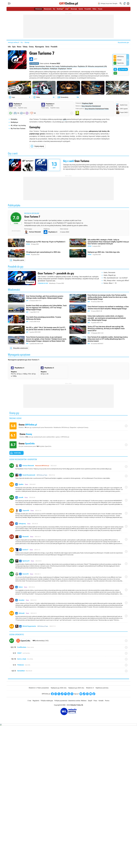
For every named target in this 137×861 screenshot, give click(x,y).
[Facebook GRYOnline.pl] (52, 693)
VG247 (68, 654)
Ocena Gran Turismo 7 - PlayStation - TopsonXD (68, 514)
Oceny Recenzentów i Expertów (68, 426)
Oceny (31, 47)
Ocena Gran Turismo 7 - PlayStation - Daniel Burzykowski (68, 477)
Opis (14, 47)
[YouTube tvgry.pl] (80, 693)
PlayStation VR (82, 66)
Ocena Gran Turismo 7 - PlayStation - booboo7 (68, 552)
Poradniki (87, 9)
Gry (54, 9)
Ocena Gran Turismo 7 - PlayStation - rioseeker (68, 603)
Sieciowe (48, 66)
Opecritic (68, 641)
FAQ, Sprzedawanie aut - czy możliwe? (116, 278)
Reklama (83, 701)
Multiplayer (53, 68)
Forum (100, 9)
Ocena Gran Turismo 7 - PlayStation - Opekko (68, 488)
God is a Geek (68, 660)
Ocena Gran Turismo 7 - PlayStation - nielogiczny (68, 527)
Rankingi (60, 9)
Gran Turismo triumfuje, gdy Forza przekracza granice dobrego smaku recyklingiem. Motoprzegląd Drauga (38, 298)
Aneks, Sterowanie (109, 272)
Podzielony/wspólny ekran (68, 66)
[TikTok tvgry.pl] (84, 693)
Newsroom (47, 9)
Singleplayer (62, 68)
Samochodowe (40, 66)
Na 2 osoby (55, 66)
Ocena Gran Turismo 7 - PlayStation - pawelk (68, 501)
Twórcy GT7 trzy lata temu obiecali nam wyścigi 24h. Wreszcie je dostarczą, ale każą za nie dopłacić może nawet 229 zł (99, 330)
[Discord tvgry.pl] (90, 693)
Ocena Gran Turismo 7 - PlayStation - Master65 (68, 540)
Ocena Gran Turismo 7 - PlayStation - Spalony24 (68, 564)
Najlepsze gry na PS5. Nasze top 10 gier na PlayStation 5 (38, 243)
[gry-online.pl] (68, 3)
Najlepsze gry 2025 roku (76, 688)
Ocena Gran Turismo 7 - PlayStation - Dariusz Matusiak (68, 467)
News (19, 47)
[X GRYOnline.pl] (59, 693)
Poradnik (54, 47)
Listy (66, 9)
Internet (69, 68)
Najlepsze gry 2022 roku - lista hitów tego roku (99, 253)
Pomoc (107, 701)
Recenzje (74, 9)
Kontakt (101, 701)
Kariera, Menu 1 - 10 (110, 283)
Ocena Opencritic (68, 445)
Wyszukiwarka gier (123, 42)
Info (9, 47)
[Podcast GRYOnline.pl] (65, 693)
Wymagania (39, 47)
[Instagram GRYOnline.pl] (55, 693)
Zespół (90, 701)
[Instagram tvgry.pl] (87, 693)
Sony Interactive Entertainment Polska (97, 109)
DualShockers (68, 648)
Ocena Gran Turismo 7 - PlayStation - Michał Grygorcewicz (68, 627)
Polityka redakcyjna (47, 701)
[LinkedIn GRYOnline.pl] (68, 693)
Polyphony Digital (87, 103)
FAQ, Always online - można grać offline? (116, 280)
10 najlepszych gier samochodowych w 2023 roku (38, 253)
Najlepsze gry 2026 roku (59, 688)
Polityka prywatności (60, 701)
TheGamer (68, 666)
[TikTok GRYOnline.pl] (62, 693)
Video (94, 9)
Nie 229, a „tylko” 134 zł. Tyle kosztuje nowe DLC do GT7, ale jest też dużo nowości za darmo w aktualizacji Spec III (38, 330)
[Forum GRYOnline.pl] (72, 693)
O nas (29, 701)
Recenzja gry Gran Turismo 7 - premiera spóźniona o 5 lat (68, 220)
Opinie (80, 9)
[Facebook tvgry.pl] (93, 693)
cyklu (65, 119)
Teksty (25, 47)
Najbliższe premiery (102, 688)
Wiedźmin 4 (90, 688)
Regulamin (36, 701)
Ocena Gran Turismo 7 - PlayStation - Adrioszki (68, 616)
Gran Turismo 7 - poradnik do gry (68, 278)
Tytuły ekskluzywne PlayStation (39, 68)
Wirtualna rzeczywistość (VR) (97, 66)
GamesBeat (68, 671)
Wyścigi (27, 42)
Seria (47, 47)
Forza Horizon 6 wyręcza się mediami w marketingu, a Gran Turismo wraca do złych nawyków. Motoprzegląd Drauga (99, 309)
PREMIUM (38, 9)
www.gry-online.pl (13, 42)
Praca (95, 701)
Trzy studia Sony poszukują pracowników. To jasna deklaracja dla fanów (38, 319)
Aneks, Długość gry (110, 275)
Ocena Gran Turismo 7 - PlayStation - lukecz (68, 590)
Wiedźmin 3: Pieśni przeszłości (39, 688)
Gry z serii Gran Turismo (68, 165)
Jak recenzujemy (16, 231)
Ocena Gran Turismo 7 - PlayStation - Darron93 (68, 577)
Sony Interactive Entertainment (91, 106)
